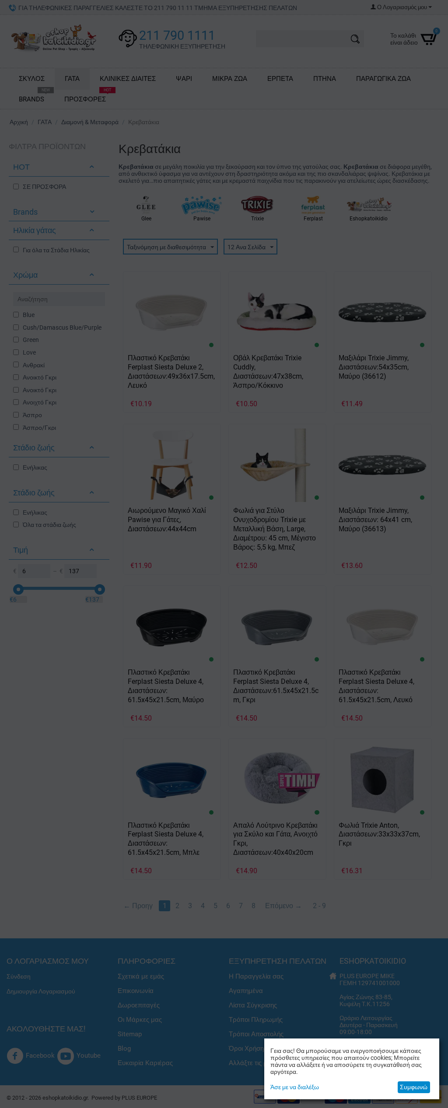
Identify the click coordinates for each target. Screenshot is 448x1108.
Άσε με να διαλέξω (294, 1087)
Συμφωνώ (413, 1087)
